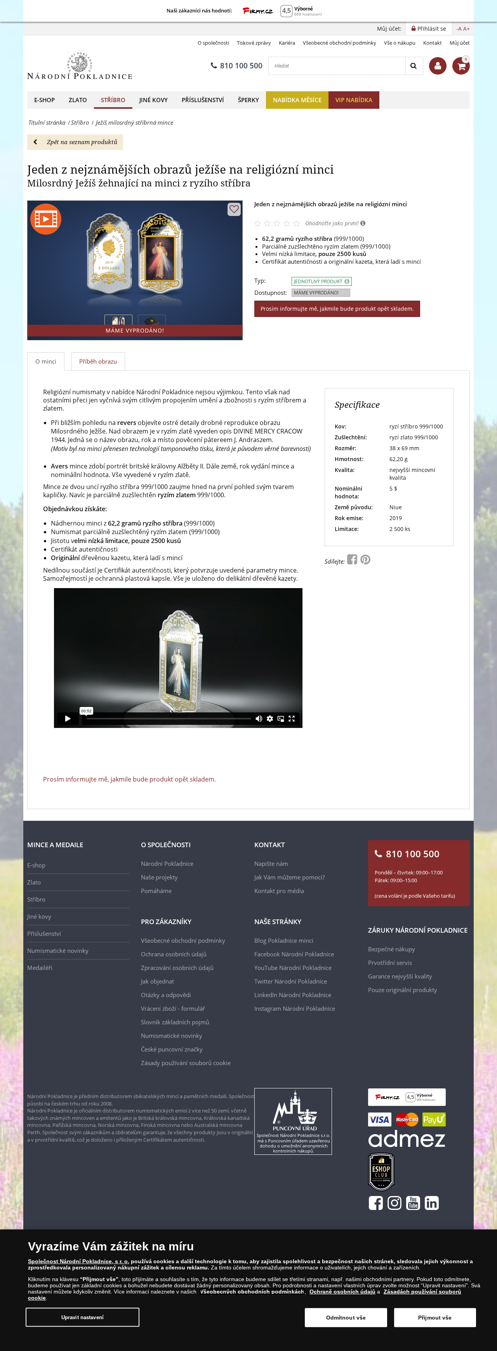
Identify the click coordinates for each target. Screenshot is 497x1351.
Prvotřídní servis (390, 962)
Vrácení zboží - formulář (173, 1008)
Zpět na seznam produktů (82, 142)
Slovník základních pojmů (175, 1022)
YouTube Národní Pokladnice (293, 967)
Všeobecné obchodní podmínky (339, 42)
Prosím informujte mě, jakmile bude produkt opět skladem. (337, 308)
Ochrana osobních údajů (174, 954)
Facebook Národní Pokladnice (294, 954)
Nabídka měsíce (297, 100)
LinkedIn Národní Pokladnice (292, 995)
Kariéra (287, 42)
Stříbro (113, 100)
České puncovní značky (172, 1049)
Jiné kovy (153, 100)
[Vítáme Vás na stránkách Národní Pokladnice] (438, 66)
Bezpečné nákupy (391, 949)
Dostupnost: (270, 292)
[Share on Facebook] (353, 561)
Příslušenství (203, 100)
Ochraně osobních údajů (342, 1291)
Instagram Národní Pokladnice (294, 1008)
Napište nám (271, 863)
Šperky (248, 100)
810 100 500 (241, 66)
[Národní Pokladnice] (79, 65)
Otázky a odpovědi (166, 995)
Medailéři (39, 967)
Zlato (78, 100)
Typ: (260, 280)
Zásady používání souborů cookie (186, 1063)
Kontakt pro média (279, 891)
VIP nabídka (353, 100)
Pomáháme (156, 891)
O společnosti (213, 42)
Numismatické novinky (58, 950)
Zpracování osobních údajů (177, 967)
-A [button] (459, 28)
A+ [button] (466, 28)
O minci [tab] (45, 361)
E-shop (44, 100)
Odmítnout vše (346, 1317)
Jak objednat (157, 981)
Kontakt (432, 42)
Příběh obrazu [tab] (98, 361)
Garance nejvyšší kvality (400, 976)
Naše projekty (159, 877)
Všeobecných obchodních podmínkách (252, 1291)
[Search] (414, 66)
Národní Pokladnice (167, 863)
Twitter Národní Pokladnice (290, 981)
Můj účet (460, 42)
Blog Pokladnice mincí (283, 940)
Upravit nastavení (82, 1317)
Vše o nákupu (399, 42)
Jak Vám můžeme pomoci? (289, 877)
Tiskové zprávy (254, 42)
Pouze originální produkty (402, 990)
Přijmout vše (435, 1317)
